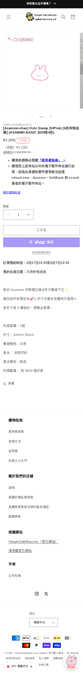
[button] (8, 17)
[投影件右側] (51, 116)
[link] (41, 252)
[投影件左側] (32, 116)
